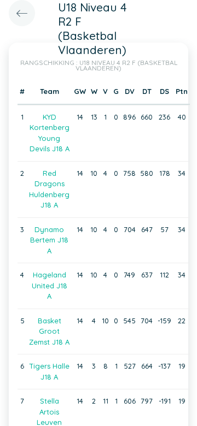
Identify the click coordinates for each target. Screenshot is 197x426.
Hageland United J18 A (49, 285)
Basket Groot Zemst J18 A (49, 331)
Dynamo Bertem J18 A (49, 240)
